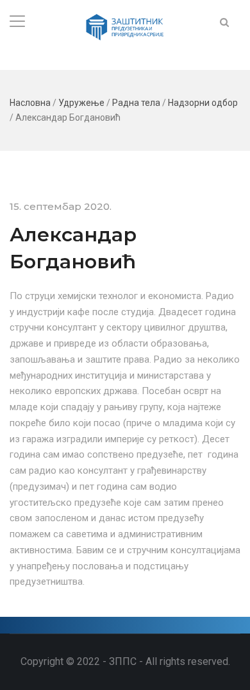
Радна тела (136, 103)
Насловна (30, 103)
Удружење (81, 103)
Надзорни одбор (203, 103)
